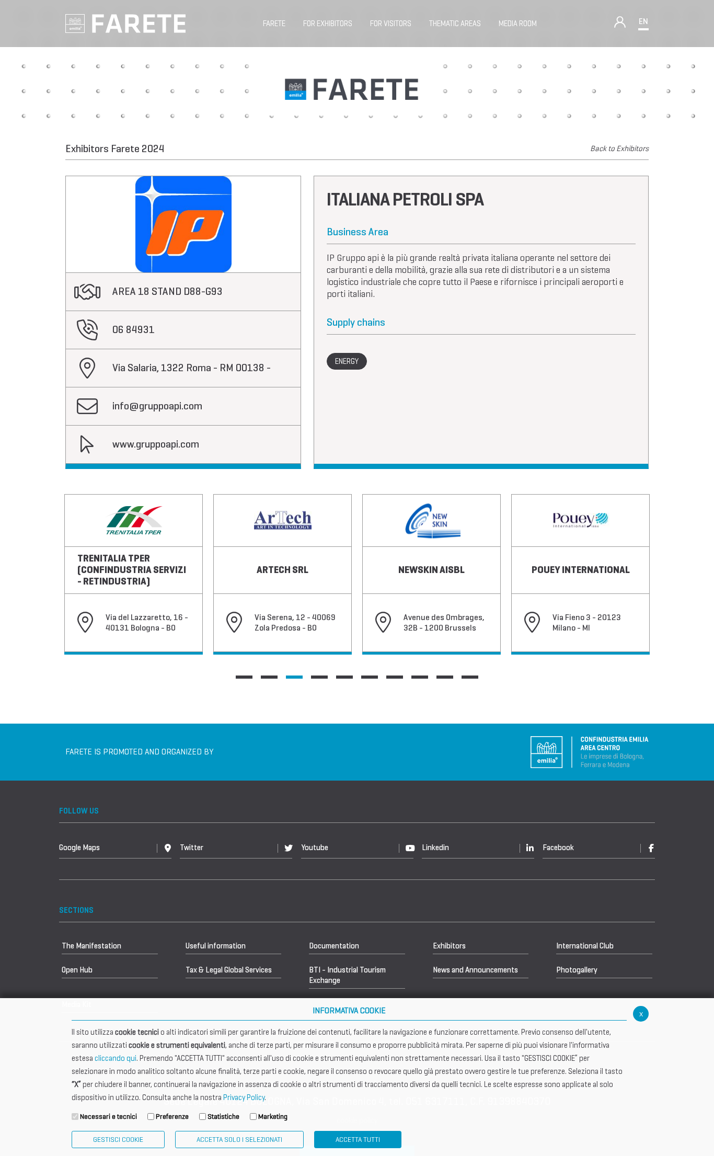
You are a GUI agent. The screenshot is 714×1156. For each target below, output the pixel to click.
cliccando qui (115, 1058)
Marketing (272, 1116)
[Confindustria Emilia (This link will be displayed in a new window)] (590, 751)
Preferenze (172, 1116)
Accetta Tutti (358, 1139)
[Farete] (125, 23)
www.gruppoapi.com (155, 444)
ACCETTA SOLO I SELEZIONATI (239, 1139)
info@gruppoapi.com (157, 406)
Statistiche (223, 1116)
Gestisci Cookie (118, 1139)
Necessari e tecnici (108, 1116)
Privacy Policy (243, 1097)
